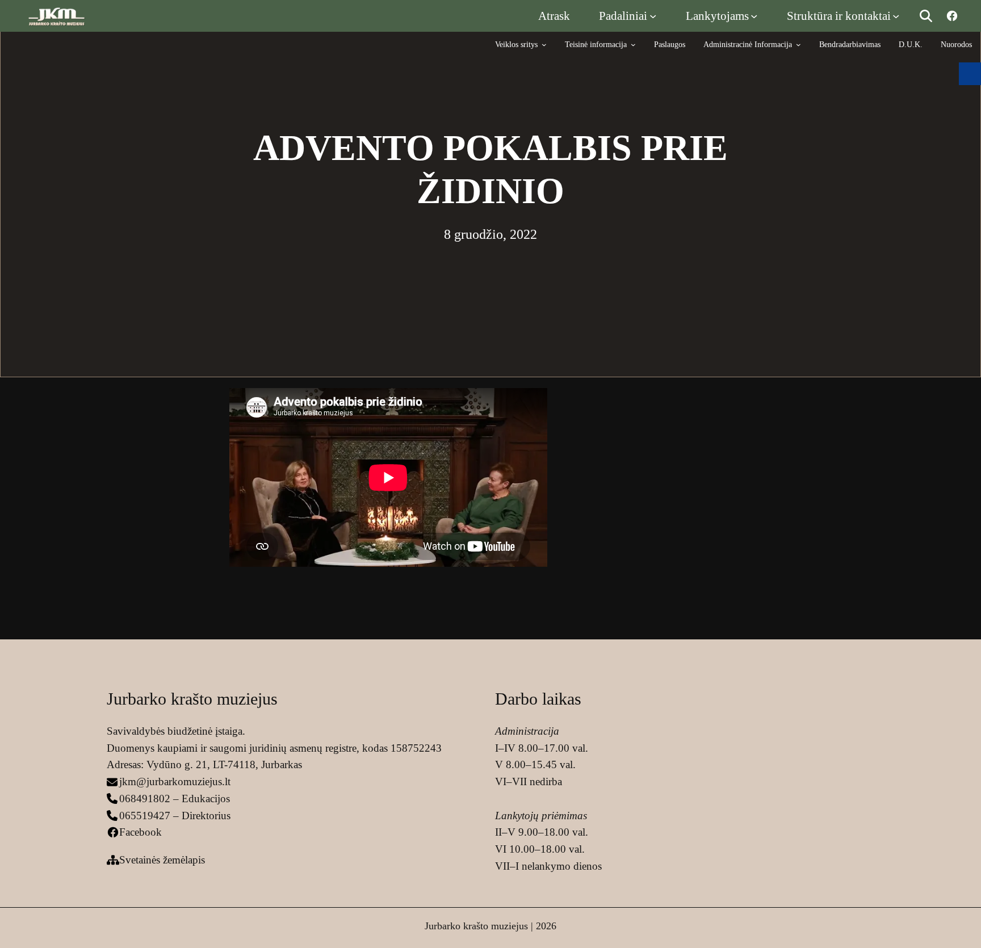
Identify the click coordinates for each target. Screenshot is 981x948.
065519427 (144, 815)
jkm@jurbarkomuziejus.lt (174, 781)
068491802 (144, 798)
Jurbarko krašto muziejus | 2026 (490, 926)
